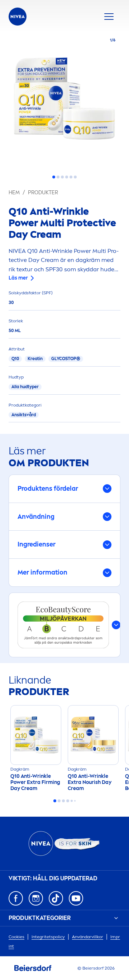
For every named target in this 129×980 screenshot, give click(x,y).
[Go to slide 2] (58, 177)
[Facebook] (16, 898)
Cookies (16, 936)
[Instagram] (36, 898)
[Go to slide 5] (71, 177)
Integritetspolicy (48, 936)
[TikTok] (56, 898)
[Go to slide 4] (66, 177)
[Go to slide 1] (53, 177)
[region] (64, 101)
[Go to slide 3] (62, 177)
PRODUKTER (43, 193)
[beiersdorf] (33, 968)
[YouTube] (76, 898)
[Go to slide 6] (75, 177)
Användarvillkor (87, 936)
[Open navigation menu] (108, 16)
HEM (14, 193)
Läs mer (18, 278)
